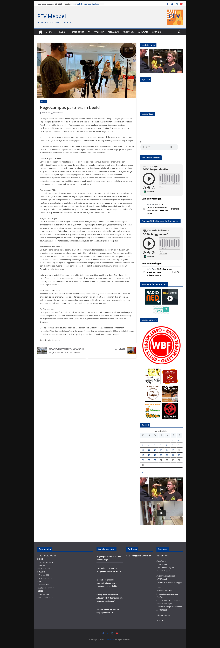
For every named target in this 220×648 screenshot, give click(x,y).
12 (155, 450)
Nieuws (49, 32)
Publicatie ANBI (162, 556)
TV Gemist (99, 32)
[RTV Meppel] (40, 32)
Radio (62, 32)
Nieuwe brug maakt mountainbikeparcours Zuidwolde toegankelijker (108, 583)
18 (149, 455)
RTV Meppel (51, 16)
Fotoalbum (113, 32)
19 (155, 455)
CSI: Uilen (119, 348)
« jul (141, 472)
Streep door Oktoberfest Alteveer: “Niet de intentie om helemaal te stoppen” (109, 597)
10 (143, 450)
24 (143, 460)
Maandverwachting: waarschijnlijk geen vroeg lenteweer (66, 350)
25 (149, 460)
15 (173, 450)
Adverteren (128, 32)
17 (143, 455)
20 (161, 455)
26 (155, 460)
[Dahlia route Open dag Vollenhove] (161, 61)
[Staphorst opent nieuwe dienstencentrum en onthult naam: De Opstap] (161, 513)
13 (161, 450)
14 (167, 450)
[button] (53, 32)
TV (89, 32)
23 (179, 455)
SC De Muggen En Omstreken (138, 556)
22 (173, 455)
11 (149, 450)
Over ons (156, 32)
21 (167, 455)
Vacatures (143, 32)
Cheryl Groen (58, 113)
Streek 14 (160, 620)
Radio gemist (78, 32)
